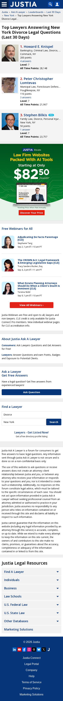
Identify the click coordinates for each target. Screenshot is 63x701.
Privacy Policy (31, 688)
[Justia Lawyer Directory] (49, 649)
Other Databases (16, 621)
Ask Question (31, 392)
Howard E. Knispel (38, 46)
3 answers (25, 97)
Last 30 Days (53, 12)
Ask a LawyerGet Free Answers (15, 373)
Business (10, 588)
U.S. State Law (14, 613)
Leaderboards (35, 12)
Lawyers (7, 354)
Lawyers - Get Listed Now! (31, 432)
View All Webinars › (31, 305)
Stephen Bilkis (35, 115)
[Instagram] (29, 649)
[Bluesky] (39, 649)
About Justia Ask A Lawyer (21, 339)
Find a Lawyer (12, 407)
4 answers (25, 61)
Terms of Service (31, 682)
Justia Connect (31, 657)
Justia (5, 12)
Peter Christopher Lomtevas (36, 80)
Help (31, 676)
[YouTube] (19, 649)
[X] (44, 649)
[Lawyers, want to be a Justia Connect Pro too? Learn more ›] (51, 115)
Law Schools (13, 596)
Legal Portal (31, 664)
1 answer (25, 129)
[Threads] (34, 649)
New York (9, 15)
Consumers (8, 345)
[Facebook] (24, 649)
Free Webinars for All (17, 229)
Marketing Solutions (18, 629)
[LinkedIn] (14, 649)
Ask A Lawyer (18, 12)
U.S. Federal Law (15, 605)
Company (31, 670)
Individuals (11, 580)
